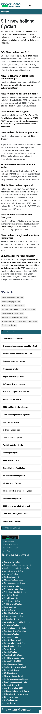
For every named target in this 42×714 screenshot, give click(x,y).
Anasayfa (5, 12)
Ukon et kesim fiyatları (12, 670)
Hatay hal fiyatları (10, 652)
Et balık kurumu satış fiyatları (14, 658)
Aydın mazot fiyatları (11, 637)
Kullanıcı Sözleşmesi (10, 545)
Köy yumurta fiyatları (11, 697)
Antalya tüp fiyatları (9, 325)
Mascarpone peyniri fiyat (11, 302)
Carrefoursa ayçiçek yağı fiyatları (16, 682)
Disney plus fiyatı (10, 607)
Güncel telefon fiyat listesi (13, 613)
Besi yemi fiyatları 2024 (12, 661)
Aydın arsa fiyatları (11, 574)
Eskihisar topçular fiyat (10, 309)
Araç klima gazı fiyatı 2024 (13, 688)
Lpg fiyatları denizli (11, 595)
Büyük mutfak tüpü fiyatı (13, 577)
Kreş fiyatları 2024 (10, 610)
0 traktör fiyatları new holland (15, 667)
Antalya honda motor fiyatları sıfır (16, 568)
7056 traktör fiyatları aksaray (14, 589)
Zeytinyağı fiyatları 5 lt (12, 685)
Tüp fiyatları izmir (8, 321)
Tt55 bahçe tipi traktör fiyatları (15, 592)
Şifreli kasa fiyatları (11, 673)
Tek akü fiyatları (9, 649)
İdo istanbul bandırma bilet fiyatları (17, 622)
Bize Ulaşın (7, 551)
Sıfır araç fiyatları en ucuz (13, 580)
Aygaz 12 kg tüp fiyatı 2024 (27, 321)
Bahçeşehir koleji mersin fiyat (14, 643)
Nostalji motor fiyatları (12, 646)
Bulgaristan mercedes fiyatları (13, 305)
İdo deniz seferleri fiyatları (13, 571)
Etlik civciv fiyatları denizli (13, 676)
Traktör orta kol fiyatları (13, 604)
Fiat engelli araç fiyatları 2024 (12, 313)
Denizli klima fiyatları (11, 625)
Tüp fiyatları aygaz (28, 309)
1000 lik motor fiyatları (12, 601)
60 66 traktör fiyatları (11, 619)
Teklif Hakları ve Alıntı (10, 548)
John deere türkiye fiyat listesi (15, 631)
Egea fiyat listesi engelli (12, 640)
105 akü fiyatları (9, 703)
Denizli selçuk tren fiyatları (13, 664)
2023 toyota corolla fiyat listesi (15, 628)
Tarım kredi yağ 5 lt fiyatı (13, 655)
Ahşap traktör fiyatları (12, 586)
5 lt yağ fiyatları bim (11, 598)
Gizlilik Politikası (8, 542)
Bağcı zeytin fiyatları (11, 634)
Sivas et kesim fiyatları (12, 562)
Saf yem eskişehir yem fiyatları (15, 583)
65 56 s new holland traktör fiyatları (17, 691)
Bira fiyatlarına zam (11, 700)
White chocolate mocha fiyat (12, 298)
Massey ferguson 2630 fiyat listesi (14, 317)
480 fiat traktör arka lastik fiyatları (16, 679)
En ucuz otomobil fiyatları (13, 616)
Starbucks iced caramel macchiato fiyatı (18, 565)
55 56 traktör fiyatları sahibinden (16, 694)
